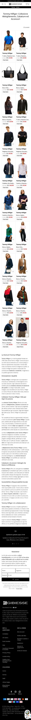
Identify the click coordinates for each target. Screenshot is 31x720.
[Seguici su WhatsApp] (20, 692)
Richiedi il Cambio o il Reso (22, 639)
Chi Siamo (5, 637)
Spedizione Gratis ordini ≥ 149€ (15, 1)
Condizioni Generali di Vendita (8, 648)
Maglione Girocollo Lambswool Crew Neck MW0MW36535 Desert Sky (22, 343)
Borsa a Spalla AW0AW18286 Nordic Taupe (22, 215)
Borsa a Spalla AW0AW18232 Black (22, 88)
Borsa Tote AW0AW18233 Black (8, 88)
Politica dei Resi (21, 635)
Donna (13, 7)
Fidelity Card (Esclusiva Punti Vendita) (6, 661)
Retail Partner (10, 713)
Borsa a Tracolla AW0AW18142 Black (8, 120)
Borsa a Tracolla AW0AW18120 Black (8, 311)
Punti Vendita (6, 641)
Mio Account (20, 632)
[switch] (27, 717)
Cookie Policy (6, 656)
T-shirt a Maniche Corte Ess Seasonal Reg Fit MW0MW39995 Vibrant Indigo (8, 56)
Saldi (3, 678)
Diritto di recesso (22, 650)
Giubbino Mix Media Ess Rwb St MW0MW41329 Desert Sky (7, 183)
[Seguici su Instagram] (15, 692)
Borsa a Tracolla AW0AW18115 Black (8, 343)
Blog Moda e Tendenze (6, 685)
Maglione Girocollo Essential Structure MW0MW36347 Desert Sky (7, 151)
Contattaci (5, 634)
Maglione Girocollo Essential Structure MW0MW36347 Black (22, 151)
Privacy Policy (19, 588)
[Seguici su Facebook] (11, 692)
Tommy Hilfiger (7, 53)
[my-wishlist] (26, 4)
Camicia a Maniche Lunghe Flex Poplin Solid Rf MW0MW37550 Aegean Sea (7, 215)
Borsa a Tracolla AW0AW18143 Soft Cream (8, 279)
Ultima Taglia (6, 682)
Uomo (17, 7)
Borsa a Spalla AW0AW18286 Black (8, 247)
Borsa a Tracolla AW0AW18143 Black (22, 279)
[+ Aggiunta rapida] (13, 48)
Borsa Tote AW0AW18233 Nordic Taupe (22, 247)
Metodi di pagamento (20, 646)
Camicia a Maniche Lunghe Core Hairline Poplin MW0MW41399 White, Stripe (22, 183)
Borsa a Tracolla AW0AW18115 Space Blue (22, 311)
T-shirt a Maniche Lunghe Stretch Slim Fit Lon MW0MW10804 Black (22, 56)
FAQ (3, 645)
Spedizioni (20, 643)
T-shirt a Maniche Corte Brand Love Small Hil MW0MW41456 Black (22, 120)
